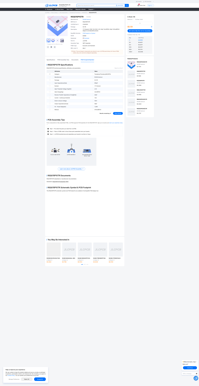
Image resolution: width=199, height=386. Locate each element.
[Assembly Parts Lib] (51, 5)
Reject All (26, 379)
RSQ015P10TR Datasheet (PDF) (60, 181)
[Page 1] (82, 264)
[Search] (127, 5)
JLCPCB (47, 12)
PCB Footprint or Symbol (89, 33)
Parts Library (54, 12)
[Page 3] (87, 264)
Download (86, 38)
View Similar (118, 113)
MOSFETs (84, 12)
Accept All (40, 379)
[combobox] (95, 5)
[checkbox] (49, 74)
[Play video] (71, 152)
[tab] (51, 59)
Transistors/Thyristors (74, 12)
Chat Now (190, 368)
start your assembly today (116, 122)
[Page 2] (85, 264)
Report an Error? (119, 68)
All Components (64, 12)
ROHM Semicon (87, 19)
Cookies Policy (11, 375)
